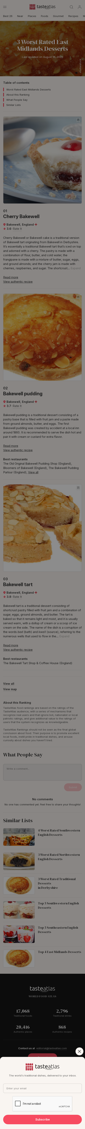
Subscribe (42, 1119)
